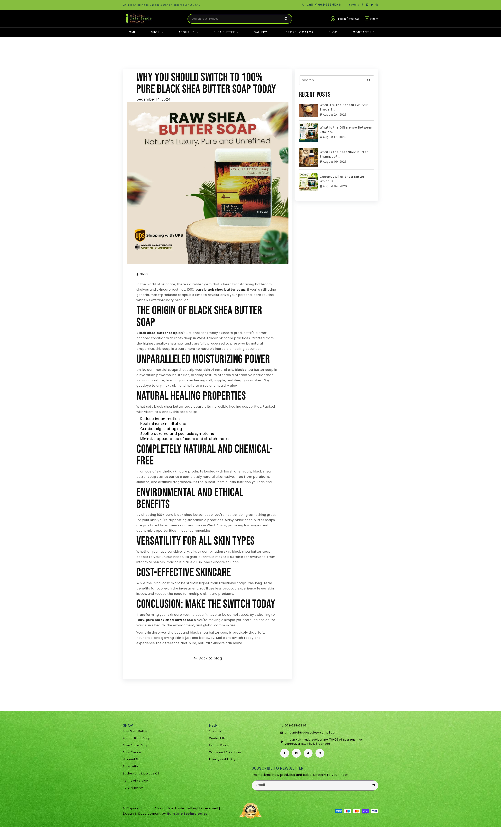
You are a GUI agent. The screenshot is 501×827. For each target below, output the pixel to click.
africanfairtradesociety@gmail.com (311, 733)
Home (131, 32)
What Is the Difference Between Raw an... (346, 129)
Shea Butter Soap (136, 745)
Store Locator (300, 32)
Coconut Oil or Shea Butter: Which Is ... (342, 179)
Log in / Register (348, 18)
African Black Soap (136, 738)
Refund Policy (219, 745)
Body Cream (132, 752)
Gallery (261, 32)
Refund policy (133, 788)
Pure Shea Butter (135, 731)
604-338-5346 (295, 725)
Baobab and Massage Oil (141, 773)
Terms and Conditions (225, 752)
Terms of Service (135, 781)
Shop (156, 32)
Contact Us (364, 32)
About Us (187, 32)
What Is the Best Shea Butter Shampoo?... (344, 154)
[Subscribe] (373, 785)
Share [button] (144, 274)
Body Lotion (131, 766)
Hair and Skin (132, 759)
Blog (333, 32)
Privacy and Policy (222, 759)
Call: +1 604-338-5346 (324, 5)
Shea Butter (225, 32)
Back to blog (210, 658)
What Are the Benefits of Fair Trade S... (344, 107)
